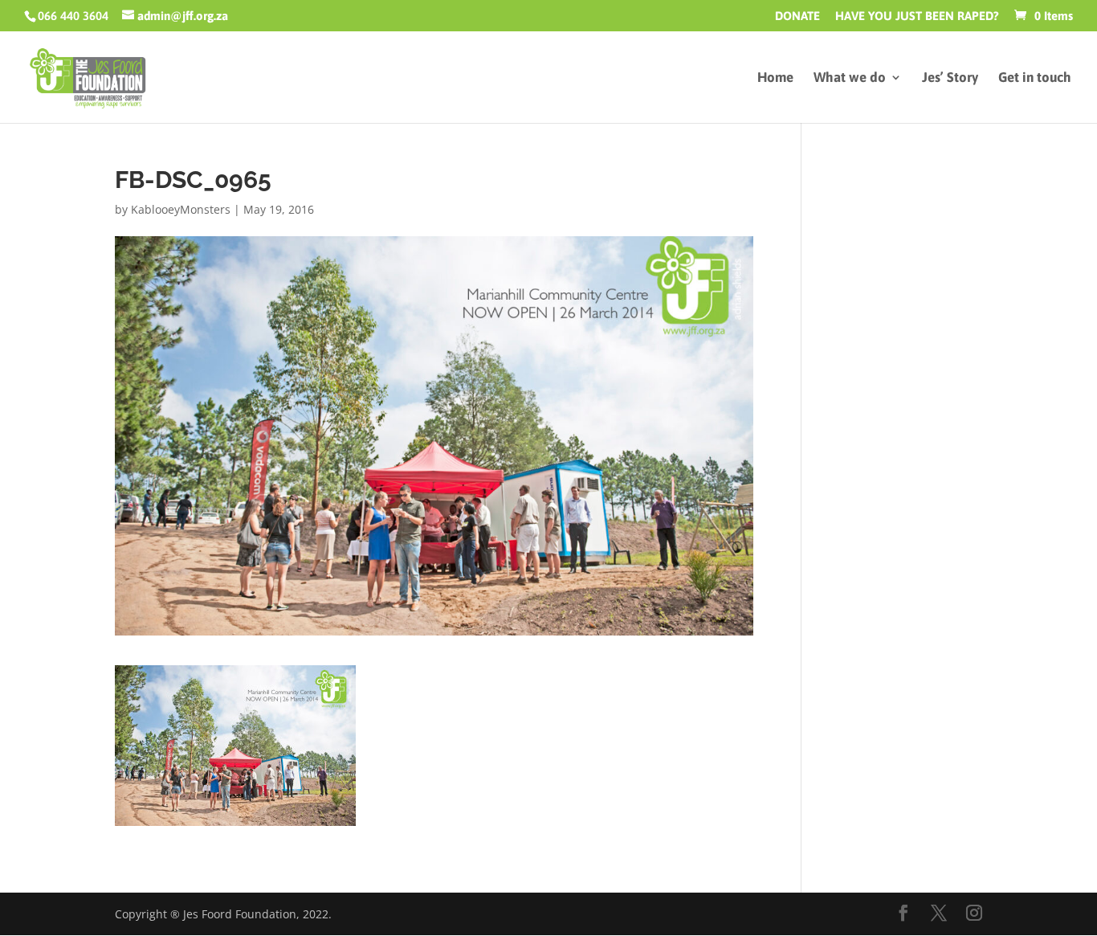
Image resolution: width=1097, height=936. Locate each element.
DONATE (797, 16)
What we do (850, 78)
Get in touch (1034, 78)
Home (775, 78)
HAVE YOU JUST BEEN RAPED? (917, 16)
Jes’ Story (950, 78)
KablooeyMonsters (180, 209)
